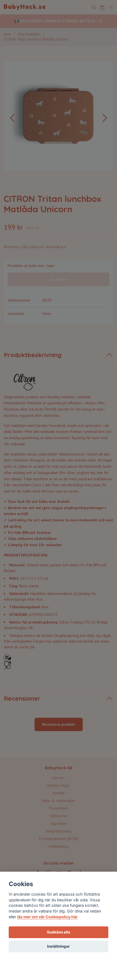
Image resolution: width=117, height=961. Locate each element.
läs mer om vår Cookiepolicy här (47, 916)
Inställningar (58, 946)
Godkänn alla (58, 932)
